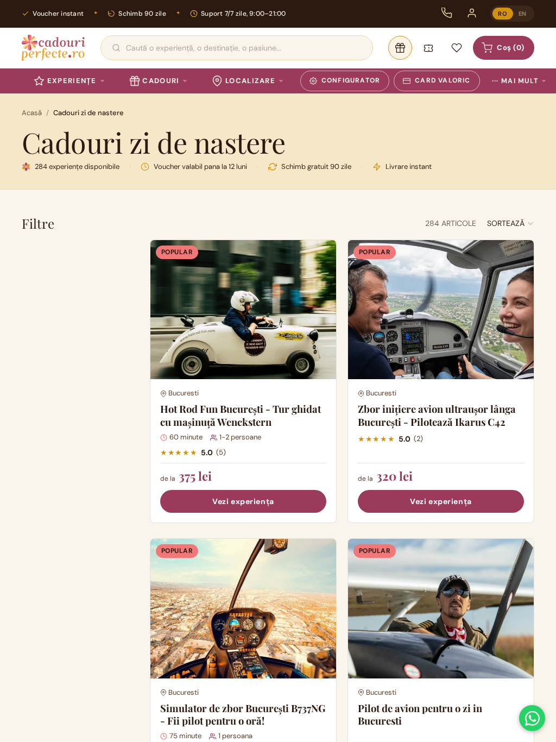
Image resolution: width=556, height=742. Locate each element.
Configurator (350, 80)
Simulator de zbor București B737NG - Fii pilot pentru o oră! (243, 714)
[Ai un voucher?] (428, 48)
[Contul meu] (472, 13)
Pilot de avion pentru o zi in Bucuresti (420, 714)
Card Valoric (442, 80)
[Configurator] (400, 48)
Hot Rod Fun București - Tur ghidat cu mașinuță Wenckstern (240, 415)
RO (502, 13)
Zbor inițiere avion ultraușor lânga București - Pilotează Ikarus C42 (437, 415)
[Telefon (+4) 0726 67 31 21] (447, 13)
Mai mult (515, 81)
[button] (510, 223)
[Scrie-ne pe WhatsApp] (532, 718)
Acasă (32, 112)
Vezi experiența (243, 501)
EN (523, 13)
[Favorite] (457, 48)
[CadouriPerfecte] (53, 48)
